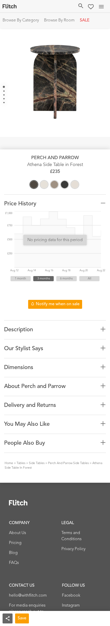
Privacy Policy (73, 549)
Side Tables (37, 463)
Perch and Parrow (55, 158)
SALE (85, 20)
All (89, 278)
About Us (17, 533)
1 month (20, 278)
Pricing (15, 543)
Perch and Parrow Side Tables (68, 463)
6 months (66, 278)
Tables (21, 463)
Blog (13, 553)
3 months (43, 278)
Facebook (71, 596)
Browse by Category (21, 20)
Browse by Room (59, 20)
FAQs (14, 563)
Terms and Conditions (71, 536)
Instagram (71, 606)
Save (22, 618)
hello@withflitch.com (28, 596)
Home (9, 463)
